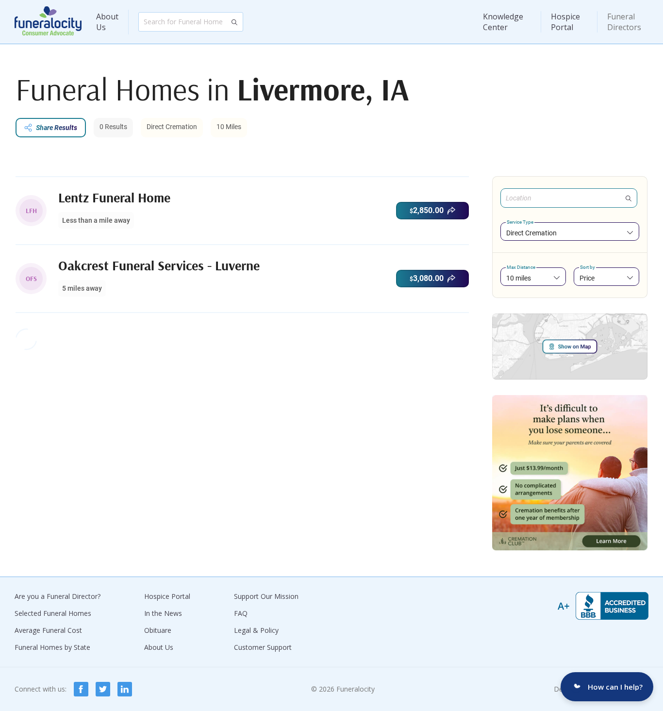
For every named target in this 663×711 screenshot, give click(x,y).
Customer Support (263, 647)
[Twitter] (103, 689)
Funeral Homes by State (52, 647)
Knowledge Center (503, 22)
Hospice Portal (565, 22)
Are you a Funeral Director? (57, 596)
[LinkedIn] (124, 689)
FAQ (241, 613)
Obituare (157, 630)
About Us (107, 22)
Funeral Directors (624, 22)
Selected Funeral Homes (53, 613)
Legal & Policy (256, 630)
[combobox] (570, 232)
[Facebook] (81, 689)
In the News (163, 613)
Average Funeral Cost (48, 630)
